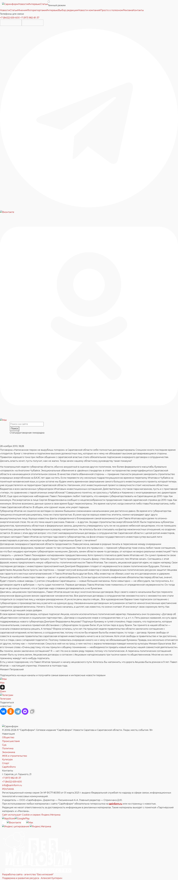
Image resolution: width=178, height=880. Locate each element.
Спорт (5, 763)
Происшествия (11, 741)
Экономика (8, 752)
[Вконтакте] (7, 212)
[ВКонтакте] (3, 711)
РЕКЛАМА (8, 789)
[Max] (3, 420)
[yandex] (15, 826)
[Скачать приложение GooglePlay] (32, 23)
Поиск (14, 428)
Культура (7, 759)
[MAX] (25, 711)
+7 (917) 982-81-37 (29, 17)
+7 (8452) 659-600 (10, 17)
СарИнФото (9, 767)
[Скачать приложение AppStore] (11, 23)
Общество (8, 737)
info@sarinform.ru (12, 785)
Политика (7, 748)
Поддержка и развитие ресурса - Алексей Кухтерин (32, 878)
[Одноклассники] (89, 316)
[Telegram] (89, 118)
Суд (4, 744)
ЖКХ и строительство (14, 756)
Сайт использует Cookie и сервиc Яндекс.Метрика (31, 814)
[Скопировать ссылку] (32, 711)
